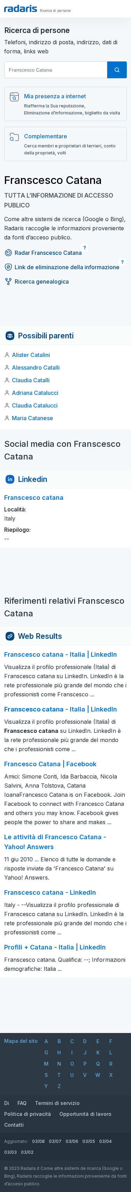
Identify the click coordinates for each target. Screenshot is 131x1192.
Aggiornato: (16, 1141)
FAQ (22, 1103)
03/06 (72, 1141)
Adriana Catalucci (35, 392)
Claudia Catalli (31, 380)
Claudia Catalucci (35, 405)
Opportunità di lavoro (85, 1114)
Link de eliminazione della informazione (67, 267)
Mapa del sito (21, 1041)
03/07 (55, 1141)
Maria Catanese (32, 418)
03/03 (10, 1152)
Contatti (14, 1125)
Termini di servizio (57, 1103)
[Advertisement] (65, 310)
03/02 (27, 1152)
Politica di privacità (27, 1114)
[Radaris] (20, 8)
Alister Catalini (31, 354)
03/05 (88, 1141)
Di (6, 1103)
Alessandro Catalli (36, 367)
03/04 (105, 1141)
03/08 (38, 1141)
